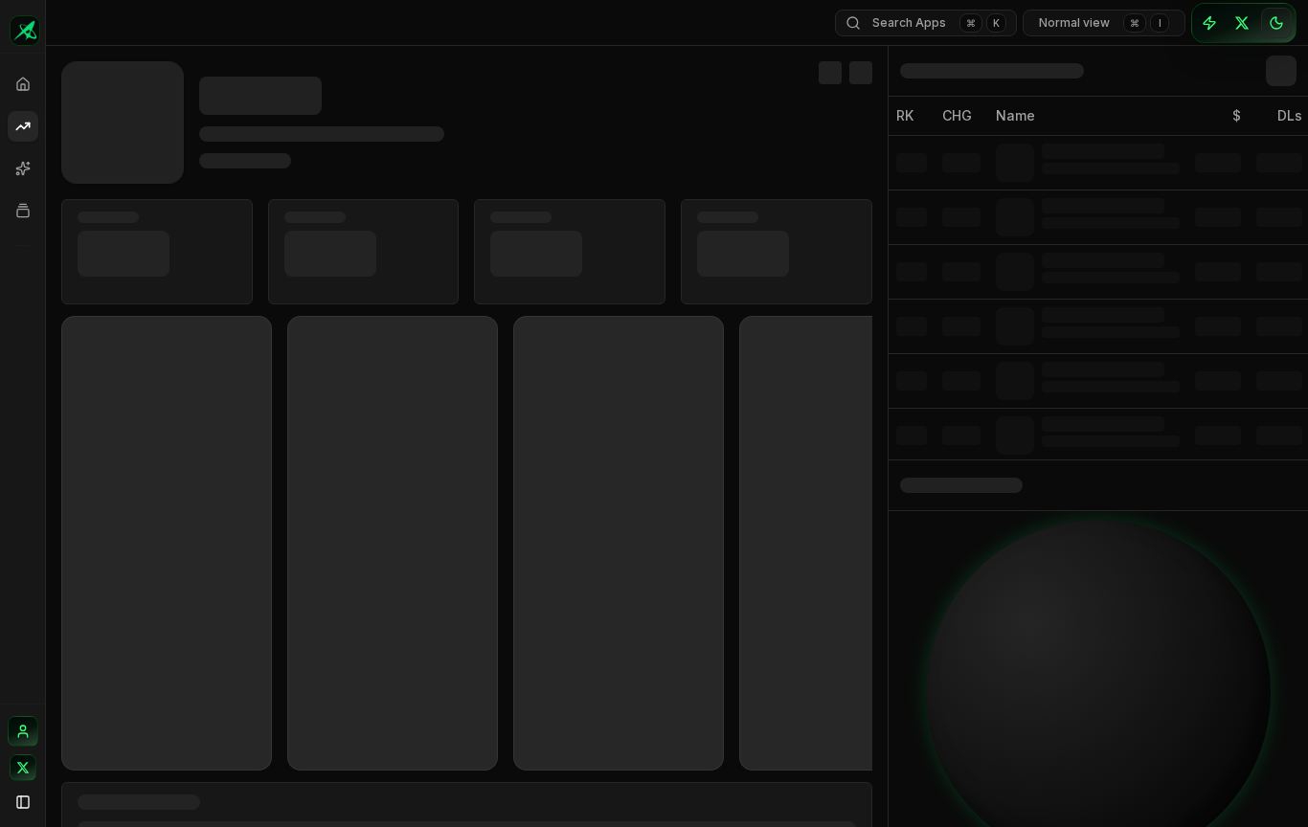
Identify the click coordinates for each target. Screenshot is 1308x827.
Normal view (1100, 22)
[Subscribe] (1209, 23)
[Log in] (23, 731)
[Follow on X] (23, 767)
